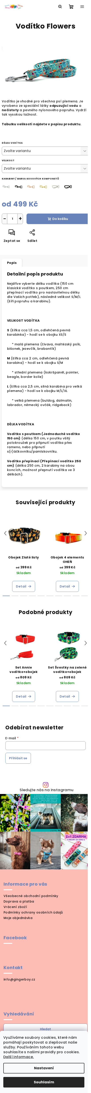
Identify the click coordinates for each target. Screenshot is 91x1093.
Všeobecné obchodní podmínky (31, 896)
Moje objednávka (18, 918)
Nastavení (44, 1068)
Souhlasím (44, 1082)
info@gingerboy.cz (19, 979)
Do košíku (60, 219)
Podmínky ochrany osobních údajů (33, 912)
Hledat (45, 1029)
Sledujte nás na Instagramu (46, 790)
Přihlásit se (18, 758)
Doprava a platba (19, 901)
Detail (21, 586)
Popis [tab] (12, 263)
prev (5, 533)
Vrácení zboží (15, 907)
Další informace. (18, 1056)
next (85, 533)
